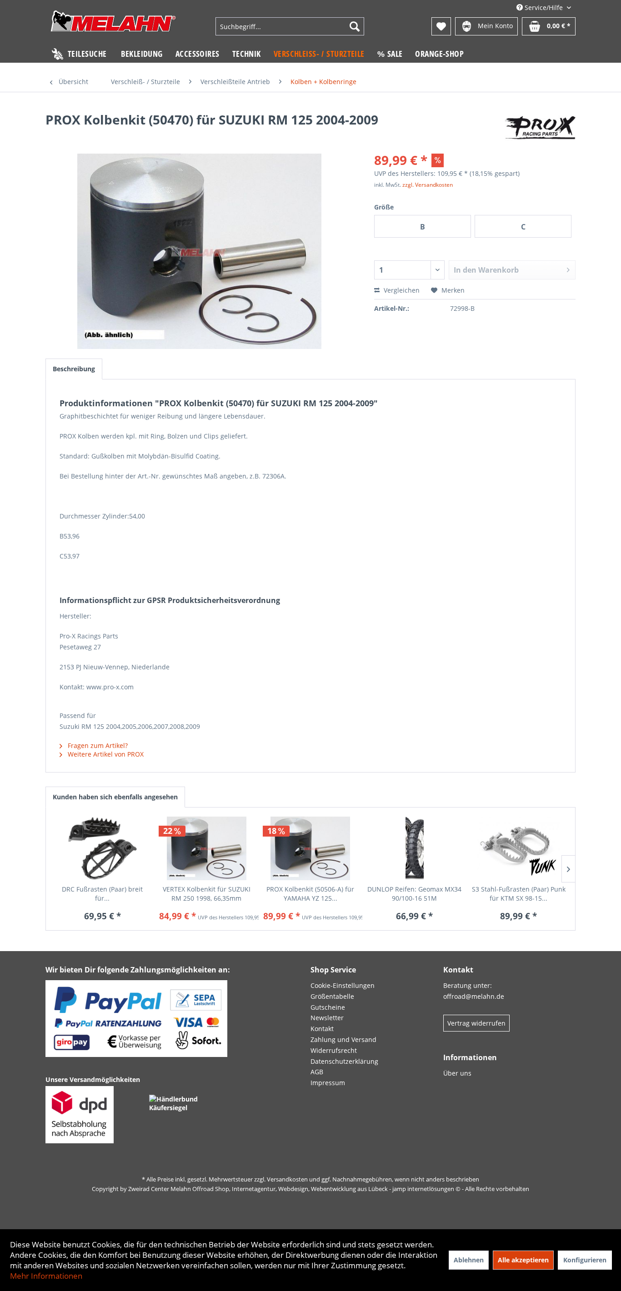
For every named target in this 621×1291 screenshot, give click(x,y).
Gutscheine (327, 1007)
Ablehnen (469, 1260)
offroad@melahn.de (473, 996)
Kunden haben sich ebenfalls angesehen (115, 797)
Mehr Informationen (46, 1276)
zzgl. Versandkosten (427, 185)
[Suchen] (354, 26)
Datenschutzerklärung (344, 1061)
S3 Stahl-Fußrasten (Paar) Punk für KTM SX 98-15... (519, 893)
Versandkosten (287, 1179)
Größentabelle (332, 996)
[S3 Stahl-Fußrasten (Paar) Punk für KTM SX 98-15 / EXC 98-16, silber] (518, 848)
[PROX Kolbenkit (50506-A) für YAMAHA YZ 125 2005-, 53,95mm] (310, 848)
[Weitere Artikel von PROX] (540, 129)
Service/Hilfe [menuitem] (544, 7)
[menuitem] (289, 26)
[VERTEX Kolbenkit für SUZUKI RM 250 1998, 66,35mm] (206, 848)
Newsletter (327, 1017)
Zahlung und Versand (343, 1039)
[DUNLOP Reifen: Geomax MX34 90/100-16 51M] (414, 848)
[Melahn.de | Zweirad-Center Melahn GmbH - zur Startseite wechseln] (113, 27)
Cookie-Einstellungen (342, 985)
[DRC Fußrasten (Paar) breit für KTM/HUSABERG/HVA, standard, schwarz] (102, 848)
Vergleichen (401, 290)
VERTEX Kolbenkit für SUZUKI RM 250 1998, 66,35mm (206, 893)
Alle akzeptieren (523, 1260)
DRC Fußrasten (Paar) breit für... (102, 893)
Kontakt (322, 1028)
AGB (316, 1071)
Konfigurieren (584, 1260)
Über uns (457, 1073)
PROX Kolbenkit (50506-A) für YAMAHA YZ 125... (310, 893)
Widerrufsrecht (333, 1050)
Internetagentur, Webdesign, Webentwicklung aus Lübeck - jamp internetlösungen (343, 1189)
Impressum (327, 1082)
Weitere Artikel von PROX (105, 754)
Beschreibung (74, 368)
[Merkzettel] (441, 26)
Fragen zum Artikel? (97, 745)
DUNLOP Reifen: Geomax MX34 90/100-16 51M (414, 893)
